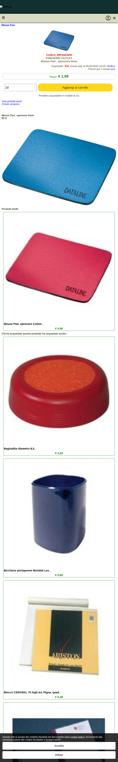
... (24, 323)
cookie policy (77, 737)
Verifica (111, 66)
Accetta (59, 745)
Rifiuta (59, 754)
